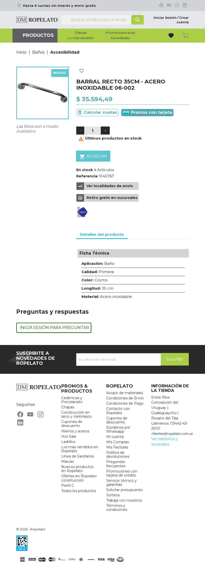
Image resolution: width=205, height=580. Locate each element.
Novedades (120, 38)
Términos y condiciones (116, 507)
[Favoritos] (171, 36)
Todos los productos (78, 491)
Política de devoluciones (117, 454)
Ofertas (80, 33)
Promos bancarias (120, 33)
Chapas (67, 407)
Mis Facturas (117, 447)
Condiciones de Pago (125, 403)
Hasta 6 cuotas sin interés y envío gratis (59, 6)
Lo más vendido (81, 38)
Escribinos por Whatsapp (118, 429)
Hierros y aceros (75, 431)
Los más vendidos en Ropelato (79, 449)
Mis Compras (117, 442)
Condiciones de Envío (125, 398)
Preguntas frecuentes (115, 463)
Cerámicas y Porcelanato (71, 400)
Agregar (93, 157)
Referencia (87, 176)
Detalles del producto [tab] (102, 234)
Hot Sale (68, 436)
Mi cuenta (115, 436)
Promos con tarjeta (151, 112)
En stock (84, 170)
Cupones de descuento (71, 423)
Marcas (67, 461)
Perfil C (67, 485)
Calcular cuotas (100, 112)
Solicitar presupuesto (124, 490)
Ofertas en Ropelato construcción (79, 478)
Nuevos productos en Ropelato (77, 469)
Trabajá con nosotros (124, 500)
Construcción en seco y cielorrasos (76, 414)
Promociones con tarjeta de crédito (121, 473)
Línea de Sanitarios (77, 456)
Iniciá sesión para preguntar (54, 327)
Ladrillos (68, 441)
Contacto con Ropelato (118, 410)
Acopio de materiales (124, 393)
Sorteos (113, 495)
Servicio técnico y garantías (121, 482)
